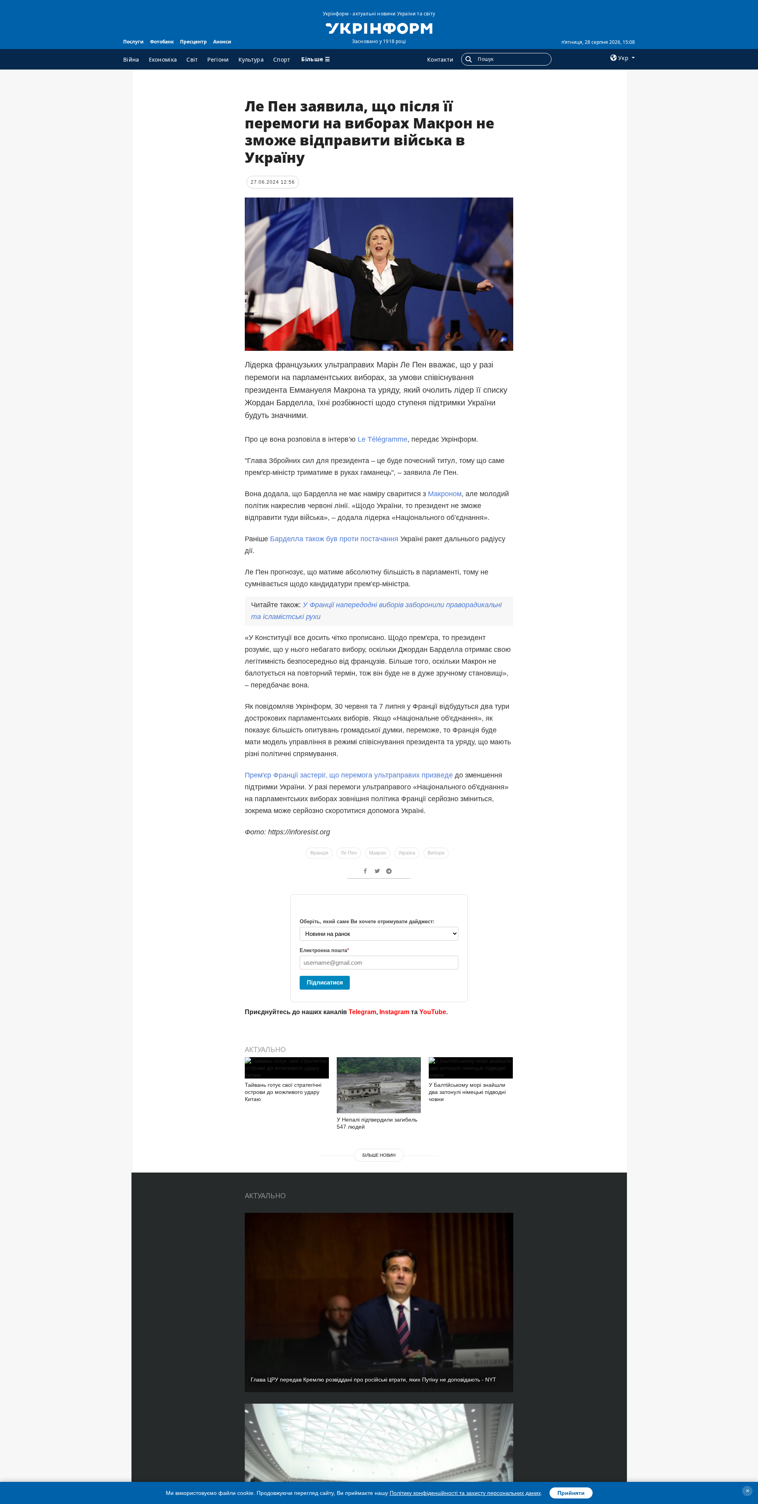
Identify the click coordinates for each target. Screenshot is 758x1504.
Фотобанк (162, 41)
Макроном (445, 494)
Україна (406, 853)
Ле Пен (349, 853)
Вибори (436, 853)
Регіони (218, 59)
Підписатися (325, 982)
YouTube (432, 1012)
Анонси (222, 41)
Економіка (163, 59)
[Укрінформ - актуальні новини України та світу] (379, 27)
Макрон (377, 853)
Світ (192, 59)
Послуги (133, 41)
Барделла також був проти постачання (335, 539)
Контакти (440, 59)
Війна (131, 59)
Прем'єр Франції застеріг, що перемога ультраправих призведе (349, 775)
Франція (319, 853)
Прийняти (571, 1493)
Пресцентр (193, 41)
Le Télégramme (382, 439)
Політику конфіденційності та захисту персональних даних (465, 1493)
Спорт (282, 59)
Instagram (394, 1012)
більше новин (379, 1155)
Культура (251, 59)
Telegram (362, 1012)
